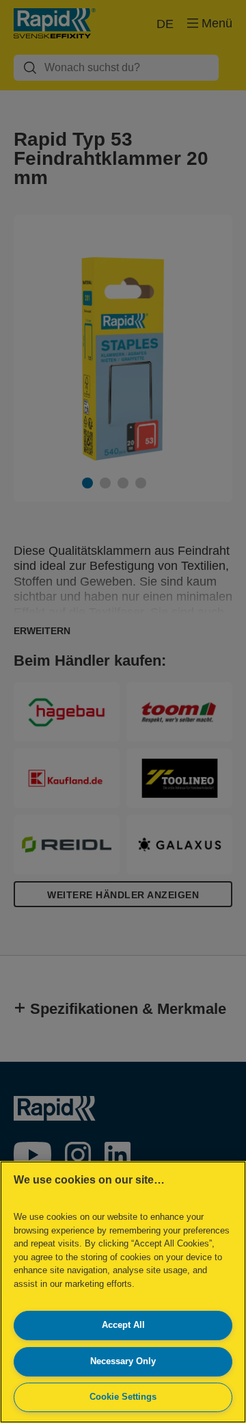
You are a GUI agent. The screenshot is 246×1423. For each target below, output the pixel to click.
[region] (123, 1292)
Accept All (123, 1325)
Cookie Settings (123, 1397)
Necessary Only (123, 1361)
